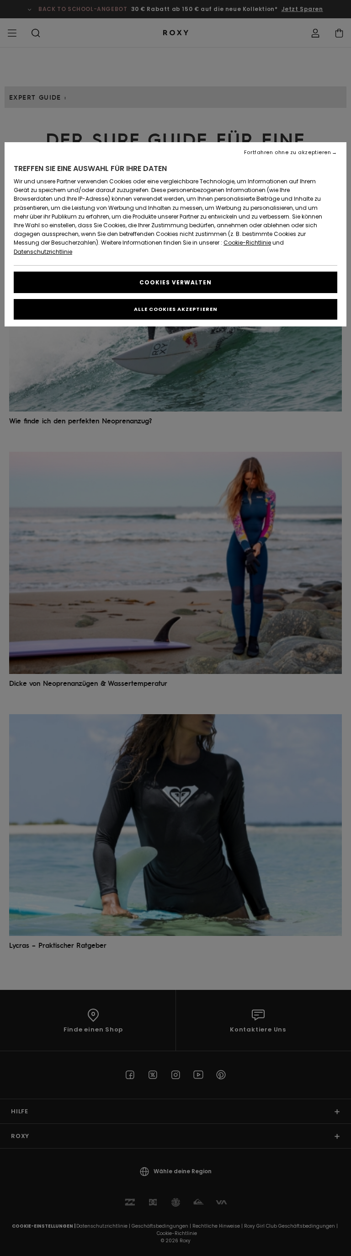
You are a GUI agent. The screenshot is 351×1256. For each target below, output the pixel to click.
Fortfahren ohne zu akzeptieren (287, 152)
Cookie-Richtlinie (247, 242)
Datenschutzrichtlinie (43, 252)
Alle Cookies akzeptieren (176, 309)
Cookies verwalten (175, 282)
